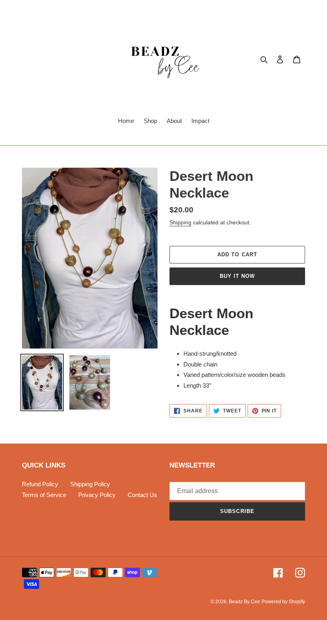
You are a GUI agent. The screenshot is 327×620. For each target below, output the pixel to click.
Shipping (180, 222)
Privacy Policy (97, 494)
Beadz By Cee (244, 601)
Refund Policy (40, 484)
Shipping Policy (90, 484)
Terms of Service (44, 494)
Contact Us (142, 494)
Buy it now (237, 276)
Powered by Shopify (283, 601)
